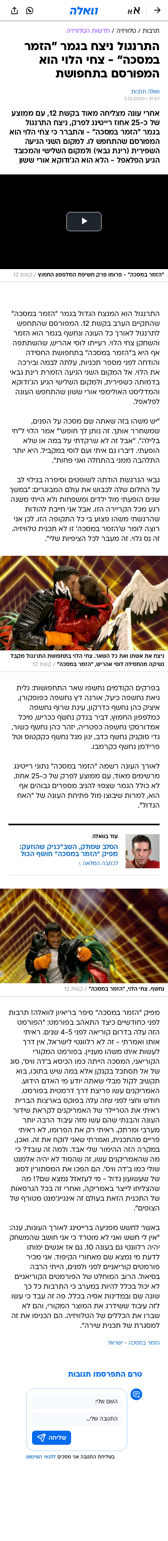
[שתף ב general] (14, 10)
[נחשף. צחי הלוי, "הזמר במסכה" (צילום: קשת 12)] (84, 943)
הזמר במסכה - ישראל (134, 1343)
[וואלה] (84, 10)
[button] (134, 10)
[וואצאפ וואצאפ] (30, 10)
